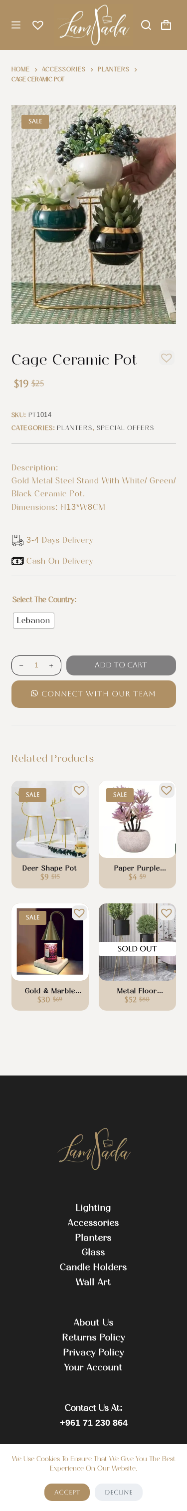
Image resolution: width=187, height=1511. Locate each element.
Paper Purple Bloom (137, 868)
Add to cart (121, 664)
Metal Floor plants (137, 991)
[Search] (146, 25)
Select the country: (44, 599)
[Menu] (15, 24)
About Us (94, 1322)
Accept (67, 1492)
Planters (74, 428)
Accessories (93, 1222)
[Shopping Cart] (166, 25)
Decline (119, 1492)
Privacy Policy (93, 1352)
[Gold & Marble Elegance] (50, 942)
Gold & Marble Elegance (50, 991)
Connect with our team (98, 693)
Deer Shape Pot (49, 868)
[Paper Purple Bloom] (137, 819)
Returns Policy (93, 1337)
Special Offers (125, 428)
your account (93, 1367)
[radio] (33, 620)
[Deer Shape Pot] (50, 819)
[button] (164, 355)
